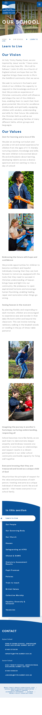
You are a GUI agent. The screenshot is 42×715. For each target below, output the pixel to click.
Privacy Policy (14, 693)
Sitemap (30, 692)
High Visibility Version (19, 690)
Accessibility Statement (15, 692)
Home (4, 39)
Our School (18, 39)
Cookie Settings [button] (27, 693)
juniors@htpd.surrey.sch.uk (18, 675)
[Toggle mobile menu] (39, 4)
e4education (29, 689)
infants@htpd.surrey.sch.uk (18, 654)
